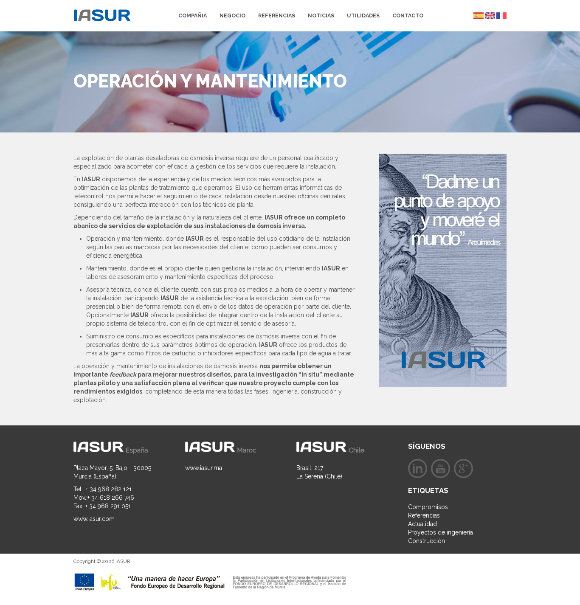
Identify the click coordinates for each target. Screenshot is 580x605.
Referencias (276, 15)
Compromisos (428, 507)
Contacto (407, 15)
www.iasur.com (94, 518)
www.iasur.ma (203, 467)
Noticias (321, 15)
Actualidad (422, 524)
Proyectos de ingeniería (440, 532)
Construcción (426, 540)
